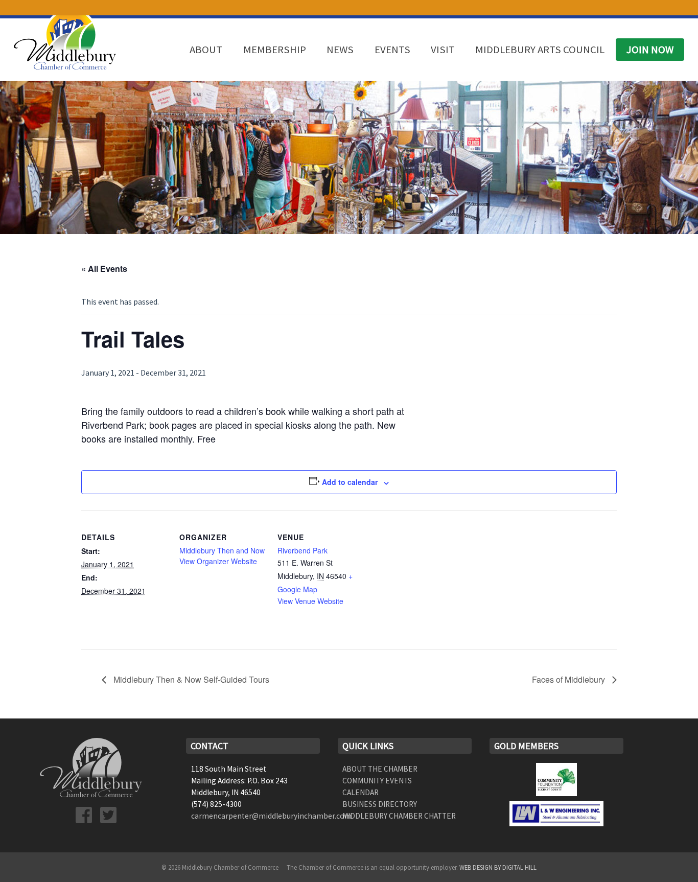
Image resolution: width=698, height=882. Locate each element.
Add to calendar (350, 482)
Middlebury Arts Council (539, 49)
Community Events (377, 780)
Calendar (360, 792)
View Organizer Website (218, 561)
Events (392, 49)
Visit (443, 49)
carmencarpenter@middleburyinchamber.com (271, 816)
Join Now (649, 49)
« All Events (104, 268)
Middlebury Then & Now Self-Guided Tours (190, 679)
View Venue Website (310, 601)
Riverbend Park (302, 550)
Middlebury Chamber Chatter (399, 816)
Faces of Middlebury (569, 679)
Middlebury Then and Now (222, 550)
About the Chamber (379, 769)
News (340, 49)
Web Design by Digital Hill (498, 867)
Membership (274, 49)
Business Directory (379, 804)
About (206, 49)
